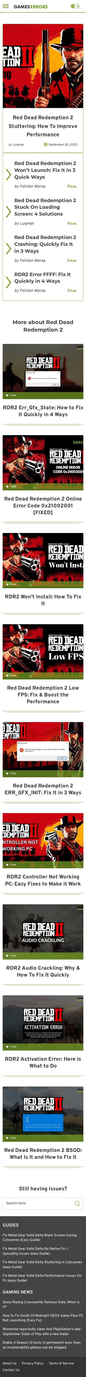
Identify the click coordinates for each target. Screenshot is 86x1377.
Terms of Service (61, 1364)
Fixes (72, 186)
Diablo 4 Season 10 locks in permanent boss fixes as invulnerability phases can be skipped (42, 1345)
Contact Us (11, 1370)
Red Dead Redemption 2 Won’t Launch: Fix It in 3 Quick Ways (45, 170)
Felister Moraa (32, 186)
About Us (10, 1364)
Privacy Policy (32, 1364)
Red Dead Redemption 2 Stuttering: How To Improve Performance (43, 126)
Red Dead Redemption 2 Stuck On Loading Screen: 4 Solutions (45, 207)
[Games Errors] (31, 6)
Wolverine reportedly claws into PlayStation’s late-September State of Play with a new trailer (42, 1331)
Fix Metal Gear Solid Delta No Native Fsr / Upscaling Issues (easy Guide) (35, 1251)
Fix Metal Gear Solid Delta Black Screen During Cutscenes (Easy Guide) (40, 1237)
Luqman (18, 145)
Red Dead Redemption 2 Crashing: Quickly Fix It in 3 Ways (45, 244)
